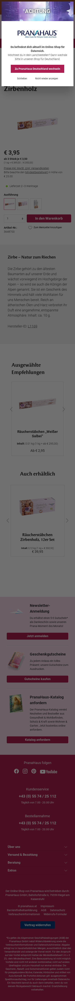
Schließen (22, 78)
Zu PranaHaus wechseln (37, 68)
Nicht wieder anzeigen (46, 78)
